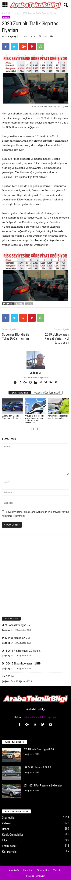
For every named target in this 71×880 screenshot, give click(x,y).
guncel (19, 304)
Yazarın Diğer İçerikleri (47, 392)
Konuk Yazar (9, 846)
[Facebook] (20, 382)
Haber (16, 13)
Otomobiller (9, 817)
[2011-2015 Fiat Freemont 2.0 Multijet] (11, 791)
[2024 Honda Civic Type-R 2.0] (11, 755)
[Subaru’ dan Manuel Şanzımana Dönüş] (12, 406)
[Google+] (25, 382)
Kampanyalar (9, 851)
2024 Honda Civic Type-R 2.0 (17, 625)
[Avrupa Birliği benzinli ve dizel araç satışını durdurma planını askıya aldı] (35, 406)
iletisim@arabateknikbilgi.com (40, 717)
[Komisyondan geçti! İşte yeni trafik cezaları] (58, 406)
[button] (65, 5)
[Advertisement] (35, 573)
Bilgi (4, 840)
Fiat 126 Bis (8, 676)
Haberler (27, 870)
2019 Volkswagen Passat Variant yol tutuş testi (56, 338)
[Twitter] (46, 382)
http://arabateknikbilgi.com (36, 377)
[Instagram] (30, 382)
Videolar (7, 823)
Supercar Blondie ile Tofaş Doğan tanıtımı (16, 336)
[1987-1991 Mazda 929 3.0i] (11, 773)
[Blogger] (15, 382)
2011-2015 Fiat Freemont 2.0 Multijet (21, 650)
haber (29, 304)
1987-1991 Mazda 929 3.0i (16, 637)
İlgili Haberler (20, 392)
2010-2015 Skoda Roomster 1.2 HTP (21, 663)
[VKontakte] (51, 382)
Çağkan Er (7, 681)
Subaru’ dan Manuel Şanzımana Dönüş (10, 417)
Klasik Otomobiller (12, 834)
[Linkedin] (35, 382)
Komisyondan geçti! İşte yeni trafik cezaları (58, 417)
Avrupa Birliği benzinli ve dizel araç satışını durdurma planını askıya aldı (34, 419)
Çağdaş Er (13, 36)
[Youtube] (56, 382)
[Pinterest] (41, 382)
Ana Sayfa (6, 13)
